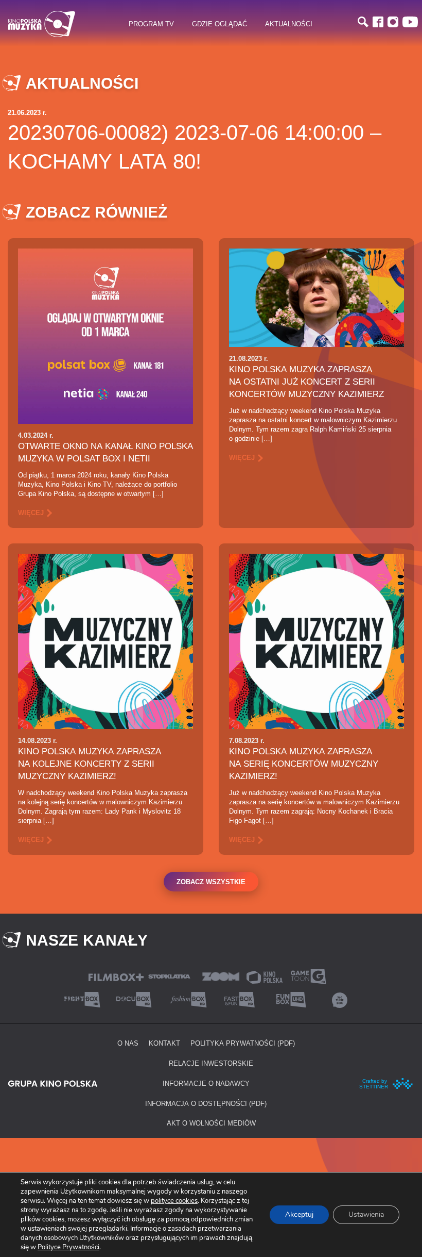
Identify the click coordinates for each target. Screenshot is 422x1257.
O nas (127, 1043)
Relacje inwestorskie (211, 1063)
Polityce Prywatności (68, 1247)
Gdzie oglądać (219, 24)
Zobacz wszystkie (211, 882)
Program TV (151, 24)
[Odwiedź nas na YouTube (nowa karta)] (410, 21)
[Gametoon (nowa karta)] (308, 976)
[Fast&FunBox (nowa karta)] (236, 999)
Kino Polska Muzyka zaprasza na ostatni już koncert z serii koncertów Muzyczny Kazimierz (306, 381)
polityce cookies (174, 1200)
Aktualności (288, 24)
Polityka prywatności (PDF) (242, 1043)
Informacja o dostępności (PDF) (206, 1103)
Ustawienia (366, 1214)
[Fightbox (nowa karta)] (82, 999)
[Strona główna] (41, 24)
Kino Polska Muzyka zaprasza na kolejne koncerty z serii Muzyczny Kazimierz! (89, 763)
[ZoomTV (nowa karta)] (221, 976)
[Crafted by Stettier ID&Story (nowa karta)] (386, 1082)
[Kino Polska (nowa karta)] (265, 976)
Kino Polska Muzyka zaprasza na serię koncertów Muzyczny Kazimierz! (303, 763)
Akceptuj (299, 1214)
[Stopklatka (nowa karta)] (169, 976)
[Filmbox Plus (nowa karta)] (116, 976)
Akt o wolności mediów (211, 1123)
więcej (31, 512)
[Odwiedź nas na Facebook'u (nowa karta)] (378, 21)
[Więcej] (105, 335)
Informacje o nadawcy (206, 1083)
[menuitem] (151, 24)
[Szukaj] (363, 21)
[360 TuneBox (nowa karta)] (339, 999)
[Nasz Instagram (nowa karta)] (393, 21)
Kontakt (164, 1043)
